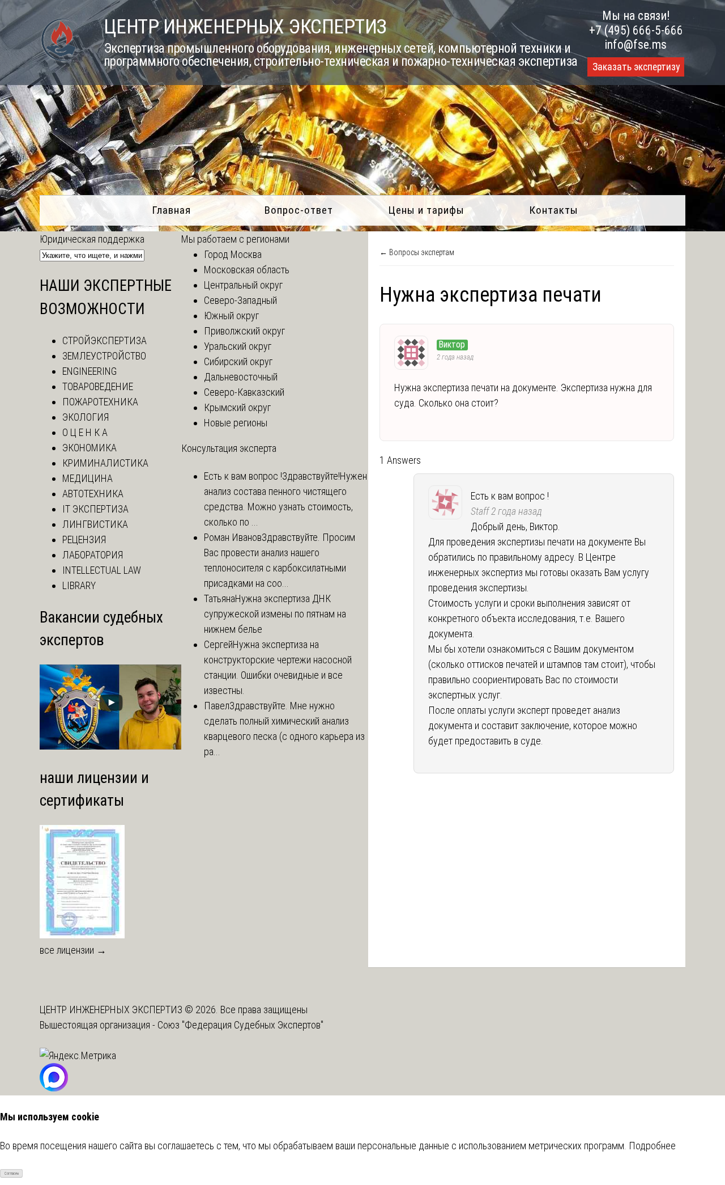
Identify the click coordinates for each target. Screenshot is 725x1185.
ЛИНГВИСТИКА (95, 524)
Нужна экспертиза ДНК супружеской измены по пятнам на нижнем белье (275, 613)
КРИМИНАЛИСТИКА (105, 463)
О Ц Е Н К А (85, 432)
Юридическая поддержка (92, 239)
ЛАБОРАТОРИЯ (92, 555)
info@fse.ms (636, 44)
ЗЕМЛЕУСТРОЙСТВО (104, 356)
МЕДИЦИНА (87, 478)
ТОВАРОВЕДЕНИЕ (97, 386)
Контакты (553, 210)
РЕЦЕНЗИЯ (84, 539)
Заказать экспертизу (636, 67)
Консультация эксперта (228, 448)
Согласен (12, 1173)
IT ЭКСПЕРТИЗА (95, 509)
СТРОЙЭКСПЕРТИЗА (104, 340)
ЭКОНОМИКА (89, 448)
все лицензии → (73, 950)
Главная (171, 210)
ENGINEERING (89, 371)
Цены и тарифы (426, 210)
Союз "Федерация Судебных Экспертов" (240, 1025)
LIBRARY (79, 585)
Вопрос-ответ (299, 210)
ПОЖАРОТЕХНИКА (100, 402)
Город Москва (233, 254)
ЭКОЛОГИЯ (85, 417)
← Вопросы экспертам (416, 252)
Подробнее (652, 1146)
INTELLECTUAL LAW (101, 570)
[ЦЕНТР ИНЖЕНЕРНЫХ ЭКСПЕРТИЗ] (59, 60)
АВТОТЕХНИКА (92, 494)
